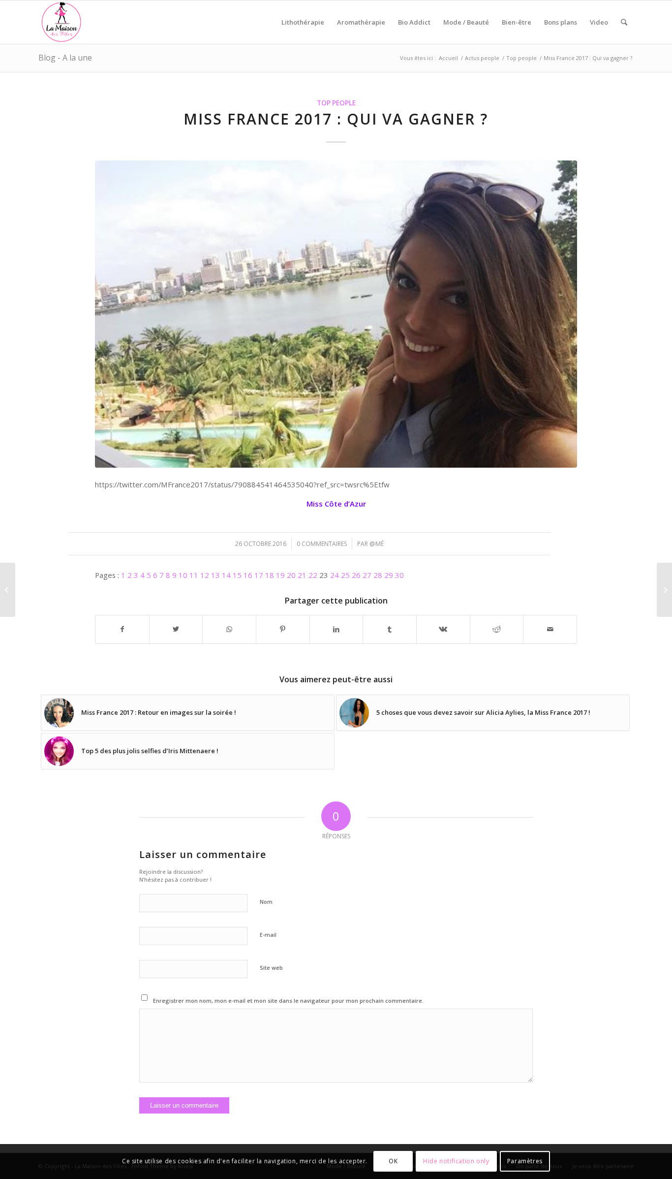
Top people (336, 102)
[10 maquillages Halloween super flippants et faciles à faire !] (664, 590)
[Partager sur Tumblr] (389, 629)
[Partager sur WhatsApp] (229, 629)
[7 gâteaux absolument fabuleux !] (7, 590)
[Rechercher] (624, 22)
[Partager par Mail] (550, 629)
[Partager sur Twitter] (176, 629)
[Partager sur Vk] (443, 629)
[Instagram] (336, 314)
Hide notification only (456, 1161)
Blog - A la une (65, 57)
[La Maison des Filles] (62, 22)
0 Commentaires (322, 544)
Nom (266, 901)
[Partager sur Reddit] (496, 629)
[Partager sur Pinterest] (282, 629)
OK (393, 1161)
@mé (376, 544)
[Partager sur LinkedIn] (336, 629)
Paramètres (525, 1161)
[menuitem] (303, 22)
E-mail (268, 934)
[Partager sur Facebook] (122, 629)
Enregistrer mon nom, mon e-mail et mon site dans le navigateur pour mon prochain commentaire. (288, 1000)
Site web (271, 967)
